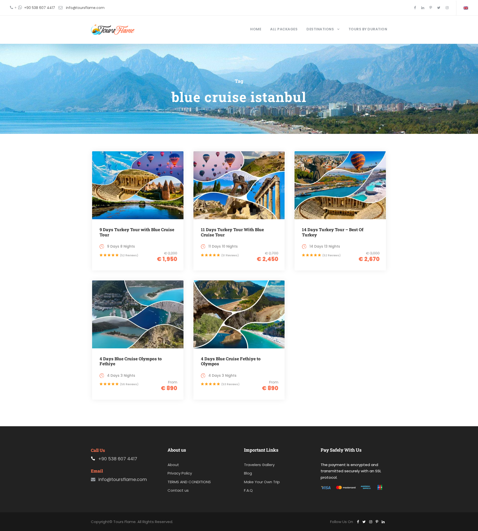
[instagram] (447, 7)
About (173, 464)
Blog (248, 473)
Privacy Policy (180, 473)
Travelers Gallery (259, 464)
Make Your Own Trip (262, 481)
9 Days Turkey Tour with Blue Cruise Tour (137, 232)
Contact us (178, 490)
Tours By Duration (368, 29)
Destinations (320, 29)
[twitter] (438, 7)
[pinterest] (430, 7)
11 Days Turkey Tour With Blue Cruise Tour (232, 232)
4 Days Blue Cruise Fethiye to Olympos (231, 361)
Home (255, 29)
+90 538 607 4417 (39, 7)
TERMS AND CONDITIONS (189, 481)
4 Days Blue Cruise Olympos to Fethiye (131, 361)
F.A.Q (248, 490)
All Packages (284, 29)
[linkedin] (422, 7)
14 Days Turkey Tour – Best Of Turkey (332, 232)
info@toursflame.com (85, 7)
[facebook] (415, 7)
